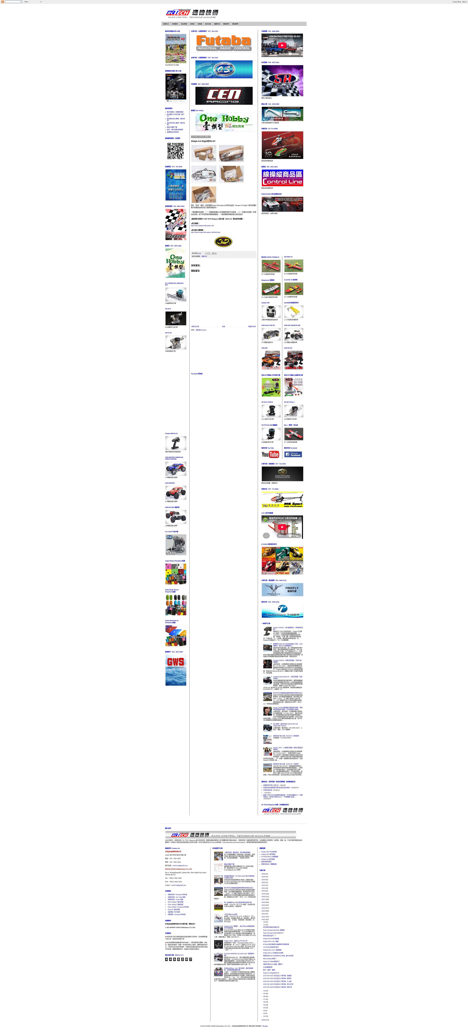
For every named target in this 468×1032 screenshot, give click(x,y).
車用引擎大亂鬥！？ (269, 936)
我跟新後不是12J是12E (271, 785)
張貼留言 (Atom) (201, 330)
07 (264, 999)
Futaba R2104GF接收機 (271, 939)
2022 (263, 885)
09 (264, 993)
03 (264, 1011)
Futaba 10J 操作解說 (268, 859)
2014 (263, 908)
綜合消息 (208, 24)
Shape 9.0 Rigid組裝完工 (271, 961)
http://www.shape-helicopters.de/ (202, 226)
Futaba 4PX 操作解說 (268, 854)
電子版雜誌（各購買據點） (176, 112)
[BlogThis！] (208, 253)
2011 (263, 917)
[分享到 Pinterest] (215, 253)
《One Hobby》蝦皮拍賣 (175, 904)
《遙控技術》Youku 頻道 (175, 899)
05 (264, 1005)
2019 (263, 894)
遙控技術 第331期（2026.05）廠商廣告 (286, 736)
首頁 (223, 326)
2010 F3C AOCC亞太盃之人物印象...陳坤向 (277, 978)
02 (264, 1013)
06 (264, 1002)
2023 (263, 882)
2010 (263, 919)
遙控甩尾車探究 (266, 862)
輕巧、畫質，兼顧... (269, 970)
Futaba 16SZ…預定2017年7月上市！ (236, 941)
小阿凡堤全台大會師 (230, 914)
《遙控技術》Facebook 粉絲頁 (177, 894)
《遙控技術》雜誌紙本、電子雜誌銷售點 (237, 852)
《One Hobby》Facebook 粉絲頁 (178, 907)
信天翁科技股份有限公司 (271, 927)
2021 (263, 888)
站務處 (200, 24)
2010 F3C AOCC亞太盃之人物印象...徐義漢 (277, 976)
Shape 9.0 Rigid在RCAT (271, 973)
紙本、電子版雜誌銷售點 (175, 130)
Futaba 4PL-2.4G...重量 (270, 941)
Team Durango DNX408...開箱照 (274, 930)
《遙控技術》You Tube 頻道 (176, 897)
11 (264, 925)
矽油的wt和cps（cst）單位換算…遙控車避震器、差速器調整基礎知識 (238, 969)
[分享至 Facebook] (213, 253)
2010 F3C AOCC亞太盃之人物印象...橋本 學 (277, 987)
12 (264, 922)
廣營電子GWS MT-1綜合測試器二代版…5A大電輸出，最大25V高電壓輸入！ (288, 645)
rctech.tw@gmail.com (179, 866)
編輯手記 (217, 24)
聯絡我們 (226, 24)
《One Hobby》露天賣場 (175, 902)
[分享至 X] (211, 253)
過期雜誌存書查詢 (173, 132)
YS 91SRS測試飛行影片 (271, 947)
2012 (263, 914)
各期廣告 (175, 24)
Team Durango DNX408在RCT (273, 933)
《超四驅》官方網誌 (173, 912)
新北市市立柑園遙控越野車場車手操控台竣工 (287, 693)
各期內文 (166, 24)
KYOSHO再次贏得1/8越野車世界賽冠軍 (276, 944)
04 (264, 1008)
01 (264, 1016)
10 (264, 991)
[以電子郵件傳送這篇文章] (206, 253)
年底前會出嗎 (267, 790)
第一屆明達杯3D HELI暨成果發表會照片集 (238, 902)
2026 (263, 874)
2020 (263, 891)
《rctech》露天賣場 (173, 909)
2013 (263, 911)
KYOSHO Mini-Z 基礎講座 (269, 857)
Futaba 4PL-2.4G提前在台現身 (273, 953)
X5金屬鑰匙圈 (267, 967)
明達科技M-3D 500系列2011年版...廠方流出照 (278, 956)
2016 (263, 902)
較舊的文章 (252, 326)
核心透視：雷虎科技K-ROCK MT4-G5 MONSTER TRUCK (285, 725)
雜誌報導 (235, 24)
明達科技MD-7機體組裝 (269, 864)
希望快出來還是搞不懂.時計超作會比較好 (276, 788)
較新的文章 (195, 326)
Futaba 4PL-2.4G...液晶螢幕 (272, 950)
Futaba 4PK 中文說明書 (269, 852)
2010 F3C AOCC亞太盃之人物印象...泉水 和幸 (278, 984)
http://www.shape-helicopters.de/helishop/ (205, 232)
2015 (263, 905)
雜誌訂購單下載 (172, 127)
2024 (263, 880)
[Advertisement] (223, 352)
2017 (263, 899)
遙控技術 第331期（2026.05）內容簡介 (286, 764)
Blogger (265, 1026)
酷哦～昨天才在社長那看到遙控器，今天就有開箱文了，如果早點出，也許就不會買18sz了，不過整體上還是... (283, 796)
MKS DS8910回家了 (270, 959)
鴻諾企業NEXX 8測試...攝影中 (273, 964)
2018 (263, 897)
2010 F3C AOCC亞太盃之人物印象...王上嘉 (277, 981)
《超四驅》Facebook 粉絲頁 (176, 914)
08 (264, 996)
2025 (263, 877)
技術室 (192, 24)
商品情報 (184, 24)
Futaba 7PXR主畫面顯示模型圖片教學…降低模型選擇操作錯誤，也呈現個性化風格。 (288, 708)
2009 (263, 1020)
